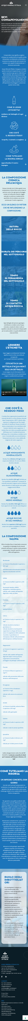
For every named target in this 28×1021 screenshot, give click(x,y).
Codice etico (4, 1004)
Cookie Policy (4, 995)
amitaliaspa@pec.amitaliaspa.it (8, 988)
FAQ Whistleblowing (6, 1011)
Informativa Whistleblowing (8, 1010)
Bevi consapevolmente (14, 15)
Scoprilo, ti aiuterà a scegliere (13, 140)
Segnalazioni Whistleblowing (8, 1013)
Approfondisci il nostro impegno (9, 164)
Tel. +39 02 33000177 (6, 983)
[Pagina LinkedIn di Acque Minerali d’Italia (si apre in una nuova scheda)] (7, 977)
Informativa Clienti (5, 1006)
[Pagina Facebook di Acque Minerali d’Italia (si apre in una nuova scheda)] (2, 977)
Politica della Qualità (6, 1015)
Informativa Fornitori (6, 1008)
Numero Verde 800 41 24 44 (8, 990)
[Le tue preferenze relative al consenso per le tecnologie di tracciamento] (25, 1018)
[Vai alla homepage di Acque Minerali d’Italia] (11, 4)
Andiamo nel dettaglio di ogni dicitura (12, 115)
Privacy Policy (4, 993)
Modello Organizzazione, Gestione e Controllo (12, 1003)
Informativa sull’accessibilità (8, 997)
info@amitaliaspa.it (6, 986)
